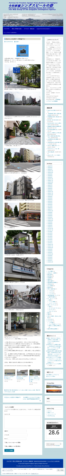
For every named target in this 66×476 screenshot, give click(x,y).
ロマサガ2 (49, 321)
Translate (57, 445)
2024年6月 (49, 187)
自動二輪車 (50, 281)
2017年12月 (50, 228)
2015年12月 (50, 254)
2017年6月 (49, 234)
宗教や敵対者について (16, 390)
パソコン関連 (52, 301)
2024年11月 (50, 180)
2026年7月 (49, 166)
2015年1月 (49, 260)
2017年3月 (49, 239)
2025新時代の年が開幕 (52, 139)
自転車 (49, 279)
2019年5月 (49, 214)
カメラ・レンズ (52, 303)
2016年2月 (49, 252)
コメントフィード (51, 414)
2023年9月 (49, 196)
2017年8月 (49, 231)
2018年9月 (49, 222)
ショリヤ (51, 292)
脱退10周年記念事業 (52, 329)
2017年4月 (49, 238)
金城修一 (17, 41)
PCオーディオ (52, 311)
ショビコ (51, 290)
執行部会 (49, 276)
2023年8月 (49, 198)
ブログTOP (6, 28)
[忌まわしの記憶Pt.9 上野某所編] (22, 372)
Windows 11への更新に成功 (54, 344)
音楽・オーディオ (51, 305)
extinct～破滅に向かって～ (53, 145)
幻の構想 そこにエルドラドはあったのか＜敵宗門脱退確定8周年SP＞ (32, 398)
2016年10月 (50, 247)
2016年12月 (50, 244)
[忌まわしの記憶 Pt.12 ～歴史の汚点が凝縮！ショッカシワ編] (34, 372)
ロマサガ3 (49, 319)
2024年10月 (50, 182)
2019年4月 (49, 215)
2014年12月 (50, 262)
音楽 (50, 306)
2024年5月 (49, 188)
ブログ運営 (50, 271)
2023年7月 (49, 199)
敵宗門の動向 (52, 297)
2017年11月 (50, 230)
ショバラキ (51, 293)
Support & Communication (43, 28)
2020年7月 (49, 207)
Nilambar (47, 466)
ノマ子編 (51, 322)
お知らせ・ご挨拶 (51, 273)
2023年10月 (50, 195)
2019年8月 (49, 212)
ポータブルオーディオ (54, 308)
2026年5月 (49, 167)
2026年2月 (49, 169)
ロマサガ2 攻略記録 (29, 28)
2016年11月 (50, 246)
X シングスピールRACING (10, 32)
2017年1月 (49, 242)
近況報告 (49, 277)
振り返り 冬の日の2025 (52, 120)
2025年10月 (50, 172)
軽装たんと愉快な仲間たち (55, 325)
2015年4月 (49, 257)
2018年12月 (50, 219)
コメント (7, 414)
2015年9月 (49, 255)
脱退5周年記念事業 (51, 282)
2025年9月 (49, 174)
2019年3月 (49, 217)
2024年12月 (50, 179)
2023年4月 (49, 203)
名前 (6, 431)
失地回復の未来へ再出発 (53, 116)
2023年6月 (49, 201)
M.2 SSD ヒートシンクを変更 (54, 357)
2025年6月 (49, 175)
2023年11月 (50, 193)
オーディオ (51, 309)
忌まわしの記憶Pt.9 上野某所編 (22, 377)
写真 (10, 390)
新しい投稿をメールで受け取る (13, 446)
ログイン (49, 411)
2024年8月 (49, 183)
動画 (48, 313)
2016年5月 (49, 251)
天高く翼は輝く (51, 152)
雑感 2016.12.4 (51, 338)
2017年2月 (49, 241)
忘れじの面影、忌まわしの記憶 (28, 390)
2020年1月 (49, 209)
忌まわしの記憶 (11, 391)
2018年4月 (49, 223)
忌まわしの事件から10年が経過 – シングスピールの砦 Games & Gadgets (54, 340)
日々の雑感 (50, 285)
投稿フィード (50, 412)
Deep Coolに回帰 (51, 110)
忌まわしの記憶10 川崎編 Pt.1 (9, 377)
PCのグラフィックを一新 (53, 148)
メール (6, 435)
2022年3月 (49, 204)
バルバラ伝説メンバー (54, 324)
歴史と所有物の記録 (16, 28)
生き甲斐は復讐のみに (52, 129)
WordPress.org (51, 415)
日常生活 (49, 284)
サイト (6, 438)
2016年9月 (49, 249)
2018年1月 (49, 227)
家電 (50, 300)
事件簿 (7, 390)
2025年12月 (50, 171)
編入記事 (49, 274)
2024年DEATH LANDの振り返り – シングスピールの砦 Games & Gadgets (54, 347)
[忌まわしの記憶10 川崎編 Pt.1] (10, 372)
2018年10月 (50, 220)
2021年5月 (49, 206)
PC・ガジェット (51, 298)
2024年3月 (49, 190)
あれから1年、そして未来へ (54, 155)
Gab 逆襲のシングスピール (52, 374)
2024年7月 (49, 185)
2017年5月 (49, 236)
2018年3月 (49, 225)
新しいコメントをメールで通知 (13, 442)
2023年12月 (50, 191)
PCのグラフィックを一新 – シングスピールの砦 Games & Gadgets (54, 360)
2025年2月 (49, 177)
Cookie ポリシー (34, 473)
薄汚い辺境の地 (51, 289)
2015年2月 (49, 259)
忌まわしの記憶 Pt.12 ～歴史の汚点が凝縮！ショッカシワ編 (35, 379)
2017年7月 (49, 233)
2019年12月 (50, 210)
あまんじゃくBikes (50, 376)
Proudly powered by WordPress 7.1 (24, 466)
